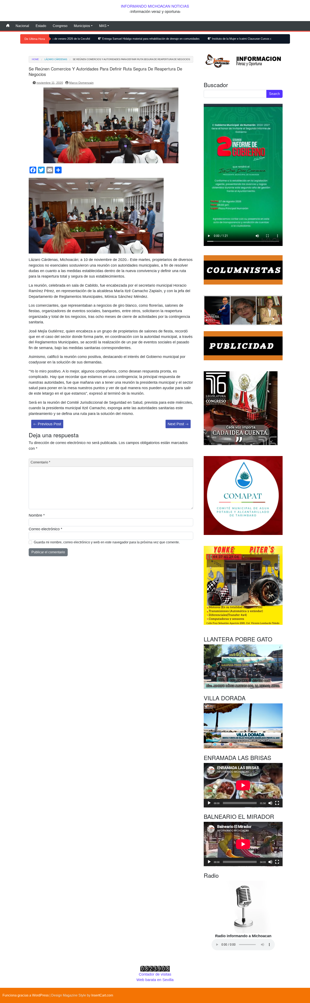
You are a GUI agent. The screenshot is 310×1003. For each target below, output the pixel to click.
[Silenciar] (270, 803)
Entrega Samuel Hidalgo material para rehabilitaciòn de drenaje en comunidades (108, 38)
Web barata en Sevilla (155, 980)
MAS (102, 26)
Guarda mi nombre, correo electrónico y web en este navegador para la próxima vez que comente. (107, 542)
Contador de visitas (155, 974)
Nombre (37, 515)
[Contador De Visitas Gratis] (155, 968)
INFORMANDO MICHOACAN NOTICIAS (155, 6)
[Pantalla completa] (277, 803)
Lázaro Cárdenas (55, 59)
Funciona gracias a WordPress (26, 995)
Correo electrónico (45, 529)
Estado (41, 26)
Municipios (82, 26)
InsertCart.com (102, 995)
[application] (243, 785)
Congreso (60, 26)
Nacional (22, 26)
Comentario (40, 462)
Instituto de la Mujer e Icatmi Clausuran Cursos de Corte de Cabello (210, 38)
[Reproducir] (209, 803)
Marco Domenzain (81, 82)
